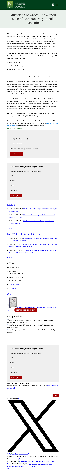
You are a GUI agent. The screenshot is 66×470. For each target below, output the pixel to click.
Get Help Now (15, 196)
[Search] (56, 395)
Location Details (14, 284)
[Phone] (53, 4)
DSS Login (16, 469)
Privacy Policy (18, 459)
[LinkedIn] (8, 454)
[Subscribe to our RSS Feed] (26, 234)
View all (9, 228)
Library (11, 204)
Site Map (10, 469)
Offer (10, 294)
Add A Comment (16, 154)
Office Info (50, 385)
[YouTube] (10, 454)
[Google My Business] (19, 454)
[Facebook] (18, 398)
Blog (9, 234)
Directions (12, 288)
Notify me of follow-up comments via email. (24, 149)
